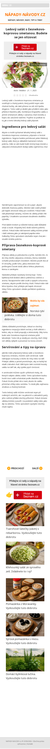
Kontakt (30, 744)
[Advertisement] (25, 176)
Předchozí (17, 468)
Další (35, 468)
